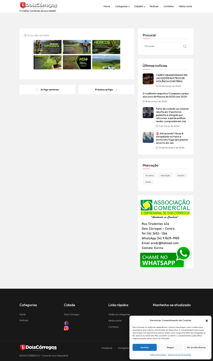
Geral (22, 314)
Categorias (121, 6)
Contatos (169, 6)
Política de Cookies (158, 355)
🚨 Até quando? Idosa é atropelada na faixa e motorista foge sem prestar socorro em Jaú (172, 138)
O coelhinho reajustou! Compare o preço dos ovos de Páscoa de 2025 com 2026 (166, 95)
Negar (170, 347)
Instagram (123, 347)
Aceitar (144, 347)
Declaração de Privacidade (179, 355)
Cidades (138, 6)
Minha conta (185, 6)
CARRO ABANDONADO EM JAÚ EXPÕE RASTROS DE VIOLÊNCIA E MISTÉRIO (171, 78)
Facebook (107, 347)
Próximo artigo (104, 89)
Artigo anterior (50, 89)
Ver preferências (196, 347)
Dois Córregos (71, 314)
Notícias (154, 6)
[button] (206, 320)
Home (107, 6)
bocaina (149, 175)
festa (148, 182)
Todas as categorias (119, 314)
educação (165, 175)
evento (180, 175)
